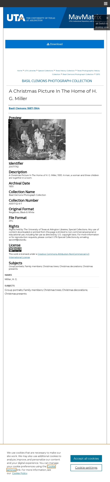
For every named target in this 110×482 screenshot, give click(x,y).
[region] (55, 463)
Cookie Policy (19, 473)
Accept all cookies (86, 458)
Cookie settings (86, 467)
